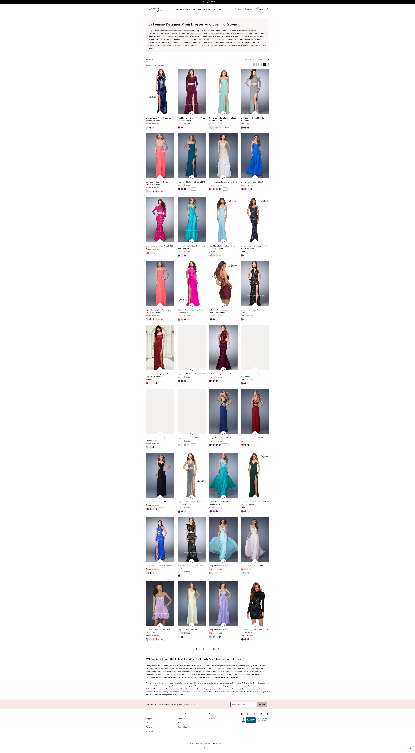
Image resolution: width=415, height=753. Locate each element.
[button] (180, 9)
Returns (149, 727)
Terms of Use (202, 748)
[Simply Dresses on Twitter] (261, 714)
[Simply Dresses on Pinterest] (254, 714)
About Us (181, 718)
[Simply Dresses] (158, 9)
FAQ (147, 723)
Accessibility (150, 731)
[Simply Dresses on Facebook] (241, 714)
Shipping (149, 718)
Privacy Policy (213, 748)
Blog (179, 723)
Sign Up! (262, 704)
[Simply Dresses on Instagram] (248, 714)
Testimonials (182, 727)
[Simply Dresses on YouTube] (267, 714)
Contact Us (213, 718)
